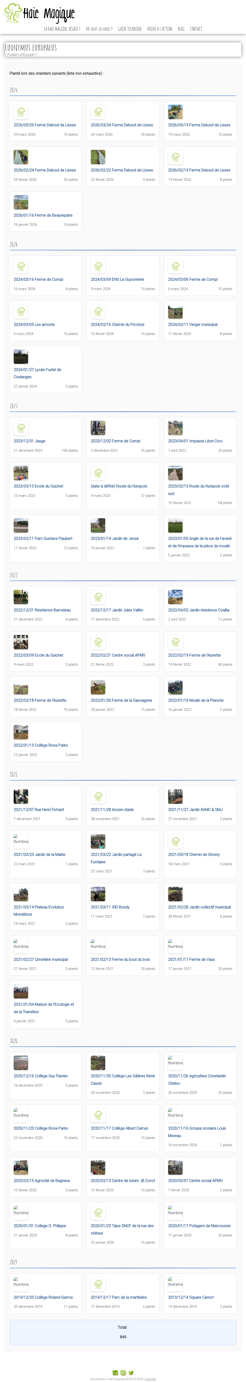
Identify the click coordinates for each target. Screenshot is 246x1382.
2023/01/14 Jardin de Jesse (115, 538)
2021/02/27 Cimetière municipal (41, 959)
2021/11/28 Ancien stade (112, 809)
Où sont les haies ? (99, 29)
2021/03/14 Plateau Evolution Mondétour (39, 911)
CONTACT (196, 29)
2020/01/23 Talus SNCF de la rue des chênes (122, 1229)
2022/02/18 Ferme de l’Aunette (40, 700)
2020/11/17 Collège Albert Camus (119, 1128)
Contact (151, 1379)
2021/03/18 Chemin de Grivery (194, 854)
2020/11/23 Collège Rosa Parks (41, 1128)
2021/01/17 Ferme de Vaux (191, 959)
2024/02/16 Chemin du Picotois (117, 324)
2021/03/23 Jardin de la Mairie (39, 854)
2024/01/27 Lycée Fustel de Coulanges (37, 373)
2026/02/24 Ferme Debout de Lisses (45, 170)
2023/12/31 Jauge (29, 441)
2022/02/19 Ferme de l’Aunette (194, 655)
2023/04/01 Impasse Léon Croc (195, 441)
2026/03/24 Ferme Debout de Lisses (122, 125)
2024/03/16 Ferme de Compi (38, 279)
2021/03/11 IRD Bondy (110, 907)
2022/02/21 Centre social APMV (118, 655)
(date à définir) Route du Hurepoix (119, 486)
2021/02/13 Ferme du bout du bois (120, 959)
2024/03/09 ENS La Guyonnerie (117, 279)
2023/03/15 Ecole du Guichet (38, 486)
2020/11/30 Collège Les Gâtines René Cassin (123, 1079)
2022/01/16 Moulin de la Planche (196, 700)
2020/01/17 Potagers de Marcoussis (199, 1226)
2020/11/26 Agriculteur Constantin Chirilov (197, 1079)
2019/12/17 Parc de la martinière (119, 1297)
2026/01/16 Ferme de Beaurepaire (43, 215)
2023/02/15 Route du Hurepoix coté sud (198, 490)
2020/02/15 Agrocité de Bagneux (42, 1180)
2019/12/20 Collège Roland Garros (43, 1297)
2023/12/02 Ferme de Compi (115, 441)
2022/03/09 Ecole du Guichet (38, 655)
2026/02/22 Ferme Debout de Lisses (122, 170)
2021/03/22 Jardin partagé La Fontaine (116, 858)
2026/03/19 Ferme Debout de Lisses (199, 125)
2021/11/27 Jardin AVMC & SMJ (195, 809)
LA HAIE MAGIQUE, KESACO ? (62, 29)
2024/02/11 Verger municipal (192, 324)
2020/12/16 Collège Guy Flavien (41, 1076)
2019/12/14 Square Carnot (191, 1297)
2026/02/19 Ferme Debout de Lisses (199, 170)
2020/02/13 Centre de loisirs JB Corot (123, 1180)
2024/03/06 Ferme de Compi (193, 279)
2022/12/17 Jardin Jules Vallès (117, 610)
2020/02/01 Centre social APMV (195, 1180)
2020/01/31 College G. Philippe (40, 1226)
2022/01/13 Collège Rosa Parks (41, 745)
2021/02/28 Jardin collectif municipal (199, 907)
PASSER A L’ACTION (160, 29)
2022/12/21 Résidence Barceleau (42, 610)
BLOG (181, 29)
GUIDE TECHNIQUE (130, 29)
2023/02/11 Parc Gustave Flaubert (43, 538)
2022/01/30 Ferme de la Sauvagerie (121, 700)
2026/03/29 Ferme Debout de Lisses (45, 125)
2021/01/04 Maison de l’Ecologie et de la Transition (44, 1008)
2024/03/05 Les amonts (34, 324)
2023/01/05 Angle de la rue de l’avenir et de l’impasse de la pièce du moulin (200, 542)
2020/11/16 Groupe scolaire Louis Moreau (197, 1132)
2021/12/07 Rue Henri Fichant (39, 809)
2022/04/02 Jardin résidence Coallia (198, 610)
